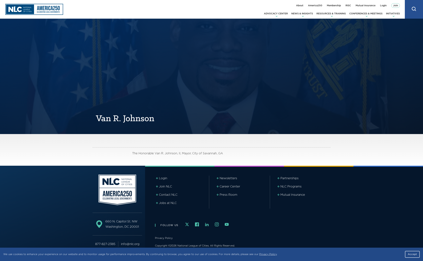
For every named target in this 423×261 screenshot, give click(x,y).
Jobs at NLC (168, 203)
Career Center (230, 186)
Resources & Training (331, 13)
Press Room (228, 194)
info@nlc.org (130, 244)
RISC (348, 5)
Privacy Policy (268, 254)
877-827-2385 (105, 244)
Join (395, 5)
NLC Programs (291, 186)
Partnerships (289, 178)
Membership (334, 5)
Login (383, 5)
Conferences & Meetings (366, 13)
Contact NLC (168, 194)
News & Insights (302, 13)
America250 (315, 5)
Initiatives (393, 13)
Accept (412, 254)
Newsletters (228, 178)
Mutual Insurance (365, 5)
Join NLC (165, 186)
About (299, 5)
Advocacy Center (276, 13)
